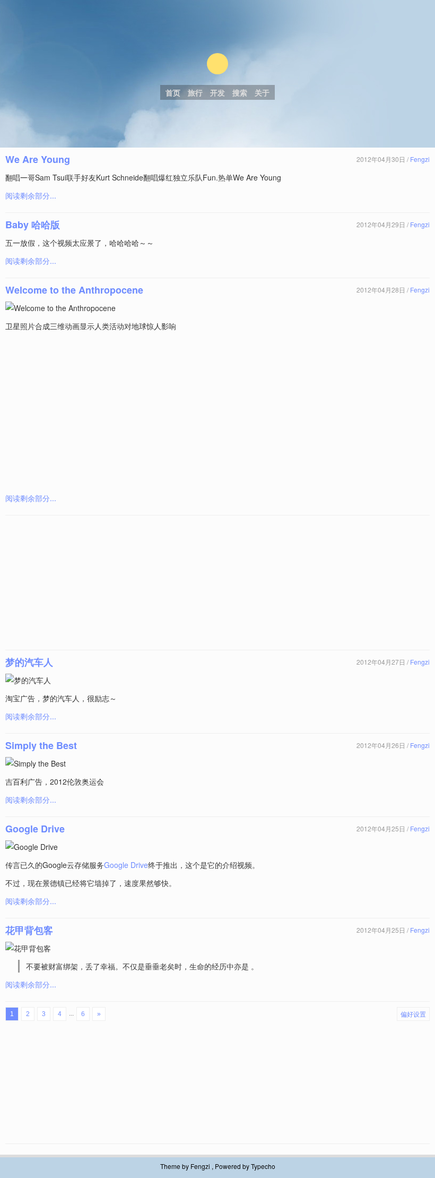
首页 (173, 92)
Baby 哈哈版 (32, 224)
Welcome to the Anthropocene (74, 290)
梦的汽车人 (29, 662)
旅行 (195, 92)
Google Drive (35, 829)
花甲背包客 (29, 930)
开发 (217, 92)
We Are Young (37, 159)
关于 (262, 92)
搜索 (239, 92)
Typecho (263, 1166)
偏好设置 (413, 1013)
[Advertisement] (218, 412)
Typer (217, 63)
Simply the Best (41, 745)
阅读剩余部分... (30, 195)
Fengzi (420, 159)
